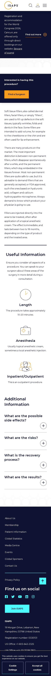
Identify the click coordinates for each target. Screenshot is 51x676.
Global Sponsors (14, 559)
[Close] (45, 34)
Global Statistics (13, 538)
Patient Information (15, 532)
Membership (12, 525)
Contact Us (11, 566)
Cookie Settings (12, 668)
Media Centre (12, 545)
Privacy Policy (12, 580)
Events (8, 552)
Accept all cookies (37, 668)
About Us (10, 518)
